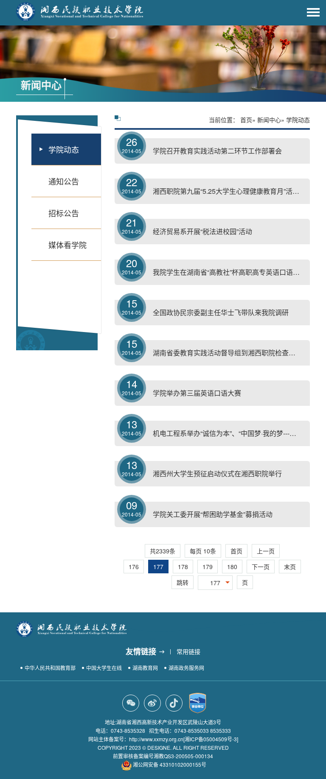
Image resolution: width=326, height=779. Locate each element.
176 (134, 566)
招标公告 (63, 212)
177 (158, 566)
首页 (246, 119)
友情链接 (141, 651)
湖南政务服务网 (186, 667)
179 (207, 566)
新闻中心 (269, 119)
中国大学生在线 (104, 667)
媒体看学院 (67, 244)
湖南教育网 (145, 667)
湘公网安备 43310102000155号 (169, 764)
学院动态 (63, 149)
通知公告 (63, 181)
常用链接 (188, 651)
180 (232, 566)
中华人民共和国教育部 (50, 667)
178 (183, 566)
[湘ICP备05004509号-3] (210, 739)
